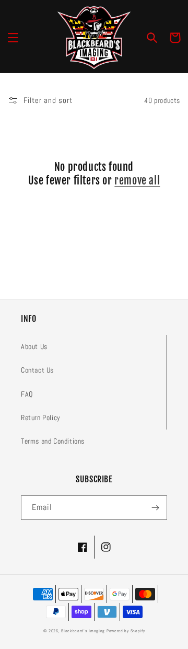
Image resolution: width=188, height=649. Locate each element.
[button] (13, 37)
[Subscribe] (155, 507)
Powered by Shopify (126, 630)
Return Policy (41, 417)
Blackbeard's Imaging (83, 630)
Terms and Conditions (53, 441)
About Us (34, 346)
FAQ (27, 394)
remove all (137, 180)
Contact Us (37, 370)
